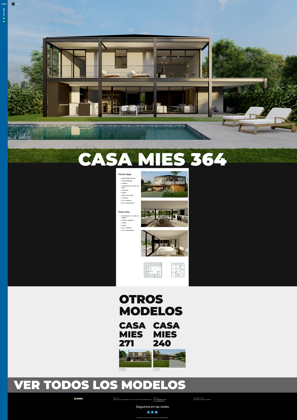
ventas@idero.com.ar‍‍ (161, 399)
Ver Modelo (122, 370)
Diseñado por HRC (163, 417)
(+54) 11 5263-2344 (159, 401)
